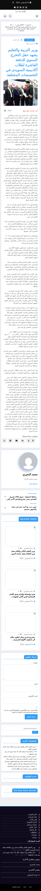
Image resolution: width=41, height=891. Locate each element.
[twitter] (28, 440)
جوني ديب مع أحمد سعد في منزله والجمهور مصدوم (24, 508)
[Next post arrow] (5, 507)
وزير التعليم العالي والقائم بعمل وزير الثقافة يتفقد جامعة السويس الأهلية (22, 552)
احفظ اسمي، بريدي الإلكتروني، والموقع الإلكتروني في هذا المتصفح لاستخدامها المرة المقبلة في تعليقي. (21, 711)
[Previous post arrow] (5, 496)
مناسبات (34, 835)
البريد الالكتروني (33, 696)
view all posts (33, 484)
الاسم (36, 684)
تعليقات (35, 663)
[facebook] (33, 440)
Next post (33, 503)
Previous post (32, 493)
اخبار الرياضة (32, 817)
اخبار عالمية (33, 827)
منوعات (34, 837)
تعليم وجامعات (29, 40)
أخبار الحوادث (32, 814)
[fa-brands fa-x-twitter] (23, 7)
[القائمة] (37, 16)
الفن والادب (33, 820)
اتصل (24, 887)
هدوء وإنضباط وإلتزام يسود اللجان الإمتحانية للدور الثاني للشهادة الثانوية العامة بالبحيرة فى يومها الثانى (22, 595)
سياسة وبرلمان (32, 825)
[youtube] (15, 7)
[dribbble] (20, 7)
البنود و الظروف (16, 887)
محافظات (34, 832)
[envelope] (16, 440)
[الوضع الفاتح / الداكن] (5, 16)
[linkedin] (22, 440)
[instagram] (18, 7)
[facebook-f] (26, 7)
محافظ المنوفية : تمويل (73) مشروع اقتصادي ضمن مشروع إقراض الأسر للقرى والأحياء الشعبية (21, 498)
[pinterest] (10, 440)
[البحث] (10, 16)
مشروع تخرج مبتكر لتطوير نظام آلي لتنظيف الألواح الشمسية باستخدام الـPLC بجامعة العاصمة (22, 638)
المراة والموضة (32, 822)
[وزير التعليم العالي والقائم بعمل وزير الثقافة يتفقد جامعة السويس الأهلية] (20, 536)
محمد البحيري (16, 40)
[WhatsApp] (4, 440)
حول (30, 887)
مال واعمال (33, 830)
